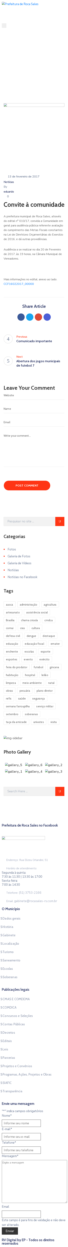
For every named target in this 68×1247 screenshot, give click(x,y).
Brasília (10, 620)
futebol (38, 667)
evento (28, 659)
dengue (31, 636)
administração (28, 604)
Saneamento (11, 960)
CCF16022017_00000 (19, 284)
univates (38, 722)
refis (9, 698)
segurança (38, 698)
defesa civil (13, 636)
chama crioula (29, 620)
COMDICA (10, 1007)
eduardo (9, 192)
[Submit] (59, 521)
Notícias (23, 76)
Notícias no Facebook (22, 577)
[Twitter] (29, 317)
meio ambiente (32, 683)
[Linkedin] (47, 317)
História (8, 927)
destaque (49, 636)
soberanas (31, 714)
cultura (36, 628)
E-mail (7, 1129)
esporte (46, 651)
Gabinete (9, 935)
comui (10, 628)
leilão (45, 675)
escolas (29, 651)
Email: (31, 901)
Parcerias (9, 1058)
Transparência (12, 1091)
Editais (7, 1041)
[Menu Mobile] (4, 25)
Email (5, 1207)
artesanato (13, 612)
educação (12, 643)
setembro (12, 714)
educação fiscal (34, 643)
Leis (5, 1049)
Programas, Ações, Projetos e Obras (27, 1074)
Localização (11, 943)
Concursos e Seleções (18, 1016)
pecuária (25, 690)
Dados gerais (11, 918)
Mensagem (10, 1156)
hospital (30, 675)
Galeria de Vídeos (19, 563)
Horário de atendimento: (21, 868)
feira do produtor (16, 667)
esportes (11, 659)
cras (22, 628)
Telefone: (23, 893)
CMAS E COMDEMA (16, 999)
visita (53, 722)
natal (51, 683)
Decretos (9, 1032)
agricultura (50, 604)
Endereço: (12, 860)
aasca (9, 604)
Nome (7, 1116)
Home (10, 76)
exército (44, 659)
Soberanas (10, 977)
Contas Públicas (14, 1024)
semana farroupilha (18, 706)
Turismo (8, 952)
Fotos (12, 549)
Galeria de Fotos (19, 556)
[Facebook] (21, 317)
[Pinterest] (38, 317)
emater (55, 643)
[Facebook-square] (34, 830)
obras (9, 690)
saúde (22, 698)
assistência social (37, 612)
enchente (12, 651)
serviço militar (44, 706)
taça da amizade (16, 722)
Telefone (9, 1143)
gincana (54, 667)
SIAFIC (7, 1083)
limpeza (11, 683)
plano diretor (45, 690)
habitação (12, 675)
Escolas (8, 969)
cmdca (48, 620)
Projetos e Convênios (17, 1066)
